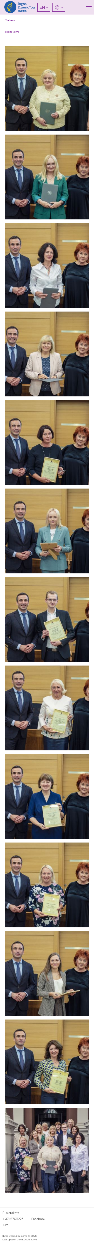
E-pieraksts (10, 1213)
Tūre (5, 1225)
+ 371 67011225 (12, 1219)
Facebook (38, 1219)
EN (42, 7)
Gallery (10, 20)
